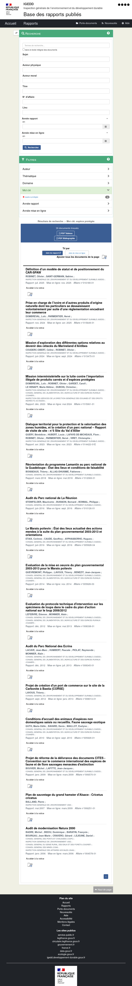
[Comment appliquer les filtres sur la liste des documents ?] (108, 159)
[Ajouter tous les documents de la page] (104, 257)
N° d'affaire (28, 96)
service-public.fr (66, 934)
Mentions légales (66, 921)
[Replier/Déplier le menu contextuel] (16, 32)
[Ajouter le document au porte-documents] (30, 294)
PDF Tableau (66, 233)
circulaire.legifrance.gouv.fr (66, 941)
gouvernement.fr (66, 944)
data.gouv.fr (66, 950)
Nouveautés (66, 912)
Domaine (28, 183)
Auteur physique (32, 65)
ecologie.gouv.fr (66, 954)
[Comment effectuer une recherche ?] (108, 33)
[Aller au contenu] (122, 4)
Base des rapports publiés (52, 13)
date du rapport (52, 253)
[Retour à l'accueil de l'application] (66, 975)
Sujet (25, 54)
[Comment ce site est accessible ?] (119, 4)
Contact (66, 925)
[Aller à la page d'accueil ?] (128, 4)
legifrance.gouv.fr (66, 938)
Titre (25, 86)
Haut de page (104, 889)
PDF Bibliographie (66, 238)
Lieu (25, 107)
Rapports (66, 905)
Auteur (26, 169)
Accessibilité (66, 918)
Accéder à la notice (35, 287)
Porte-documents (66, 908)
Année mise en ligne (34, 210)
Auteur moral (30, 75)
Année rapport (31, 203)
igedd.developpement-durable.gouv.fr (66, 957)
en (24, 121)
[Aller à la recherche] (125, 4)
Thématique (29, 176)
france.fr (66, 947)
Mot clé (27, 190)
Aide (66, 915)
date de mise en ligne (77, 253)
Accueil (66, 902)
